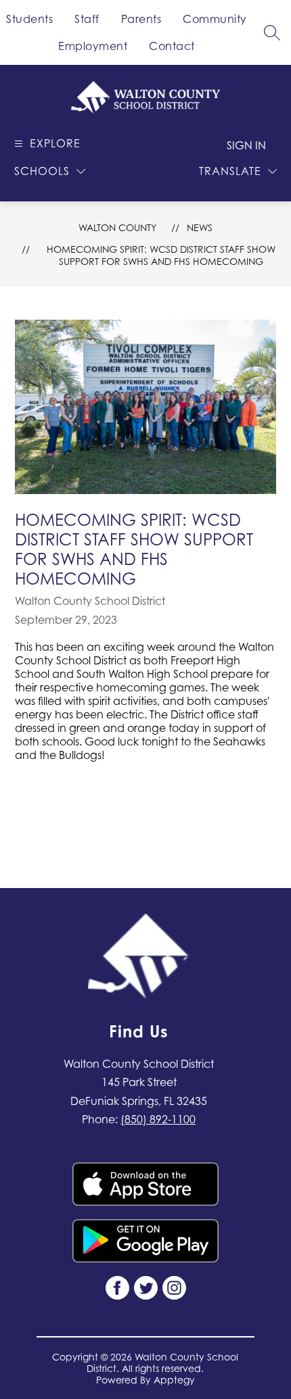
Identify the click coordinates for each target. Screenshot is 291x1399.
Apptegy (174, 1379)
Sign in (246, 145)
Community (215, 19)
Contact (172, 46)
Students (29, 19)
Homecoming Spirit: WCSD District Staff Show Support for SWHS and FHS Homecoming (161, 255)
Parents (141, 19)
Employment (92, 46)
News (199, 227)
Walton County (117, 227)
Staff (86, 19)
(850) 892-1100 (158, 1119)
